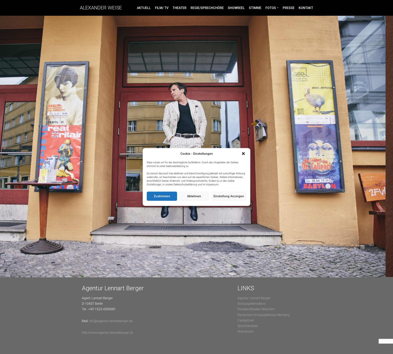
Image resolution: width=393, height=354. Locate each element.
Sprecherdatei (247, 326)
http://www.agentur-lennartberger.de (107, 333)
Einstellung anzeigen (228, 196)
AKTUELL (144, 8)
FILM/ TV (161, 8)
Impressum (245, 331)
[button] (243, 153)
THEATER (179, 8)
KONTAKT (306, 8)
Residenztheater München (255, 309)
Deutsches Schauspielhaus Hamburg (263, 315)
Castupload (245, 320)
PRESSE (289, 8)
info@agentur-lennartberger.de (111, 321)
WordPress (120, 349)
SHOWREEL (236, 8)
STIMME (255, 8)
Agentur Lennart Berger (253, 298)
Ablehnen (194, 196)
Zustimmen (162, 196)
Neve (83, 349)
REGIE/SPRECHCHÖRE (207, 8)
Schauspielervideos (251, 304)
